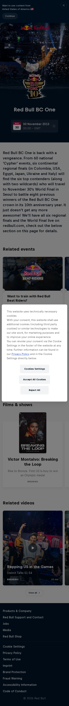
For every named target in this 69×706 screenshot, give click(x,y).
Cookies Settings (34, 369)
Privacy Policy (20, 353)
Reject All (34, 390)
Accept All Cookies (34, 379)
